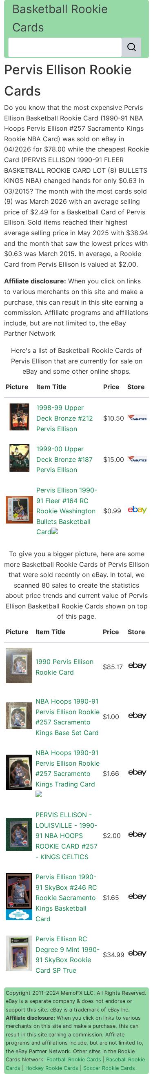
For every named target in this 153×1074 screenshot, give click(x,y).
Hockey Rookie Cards (51, 1068)
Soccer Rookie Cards (109, 1068)
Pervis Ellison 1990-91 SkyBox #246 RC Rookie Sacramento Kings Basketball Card (66, 897)
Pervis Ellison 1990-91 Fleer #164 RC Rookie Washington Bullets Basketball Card (66, 511)
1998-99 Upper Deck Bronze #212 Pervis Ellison (64, 417)
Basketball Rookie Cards (60, 18)
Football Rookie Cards (74, 1059)
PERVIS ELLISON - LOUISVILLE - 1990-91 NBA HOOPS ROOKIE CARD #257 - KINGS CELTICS (66, 835)
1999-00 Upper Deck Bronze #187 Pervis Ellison (64, 459)
